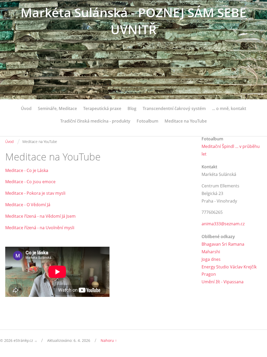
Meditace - (16, 182)
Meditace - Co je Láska (27, 170)
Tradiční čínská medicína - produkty (95, 121)
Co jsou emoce (41, 182)
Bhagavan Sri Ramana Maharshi (223, 248)
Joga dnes (211, 259)
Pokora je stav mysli (46, 193)
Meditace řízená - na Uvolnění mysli (39, 228)
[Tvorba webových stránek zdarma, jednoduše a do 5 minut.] (36, 340)
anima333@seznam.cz (223, 224)
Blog (132, 108)
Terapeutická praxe (102, 108)
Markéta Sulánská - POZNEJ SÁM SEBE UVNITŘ (133, 21)
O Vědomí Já (38, 205)
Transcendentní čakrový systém (174, 108)
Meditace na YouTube (186, 121)
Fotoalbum (147, 121)
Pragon (209, 274)
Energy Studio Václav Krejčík (229, 267)
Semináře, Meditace (57, 108)
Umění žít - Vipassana (223, 282)
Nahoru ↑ (109, 340)
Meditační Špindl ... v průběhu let (231, 150)
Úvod (26, 108)
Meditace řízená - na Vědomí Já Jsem (40, 216)
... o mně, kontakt (229, 108)
